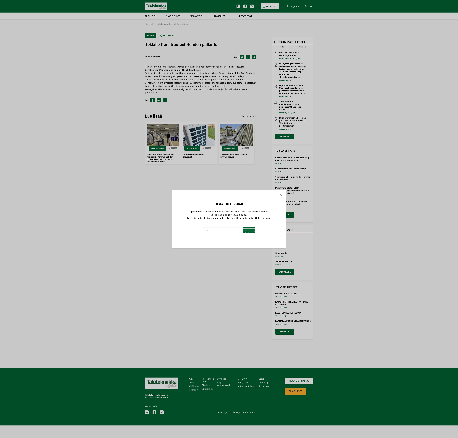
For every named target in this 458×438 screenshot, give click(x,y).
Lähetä (249, 230)
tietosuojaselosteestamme (205, 218)
